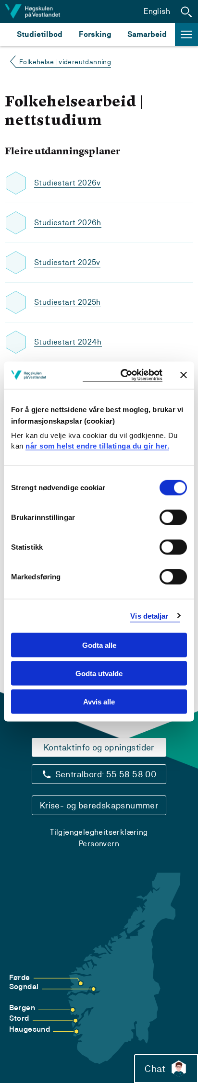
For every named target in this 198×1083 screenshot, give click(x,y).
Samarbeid (147, 34)
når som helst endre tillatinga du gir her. (97, 445)
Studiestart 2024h (68, 341)
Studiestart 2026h (67, 222)
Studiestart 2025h (67, 302)
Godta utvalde (99, 673)
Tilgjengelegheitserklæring (99, 832)
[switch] (173, 517)
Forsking (95, 34)
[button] (186, 11)
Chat (155, 1068)
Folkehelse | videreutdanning (65, 62)
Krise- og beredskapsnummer (99, 805)
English (157, 11)
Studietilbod (39, 34)
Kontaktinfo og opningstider (99, 747)
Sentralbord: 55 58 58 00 (106, 774)
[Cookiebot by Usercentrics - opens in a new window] (122, 375)
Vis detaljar (149, 615)
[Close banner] (183, 375)
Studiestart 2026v (67, 182)
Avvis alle (99, 701)
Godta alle (99, 645)
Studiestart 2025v (67, 262)
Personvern (99, 843)
